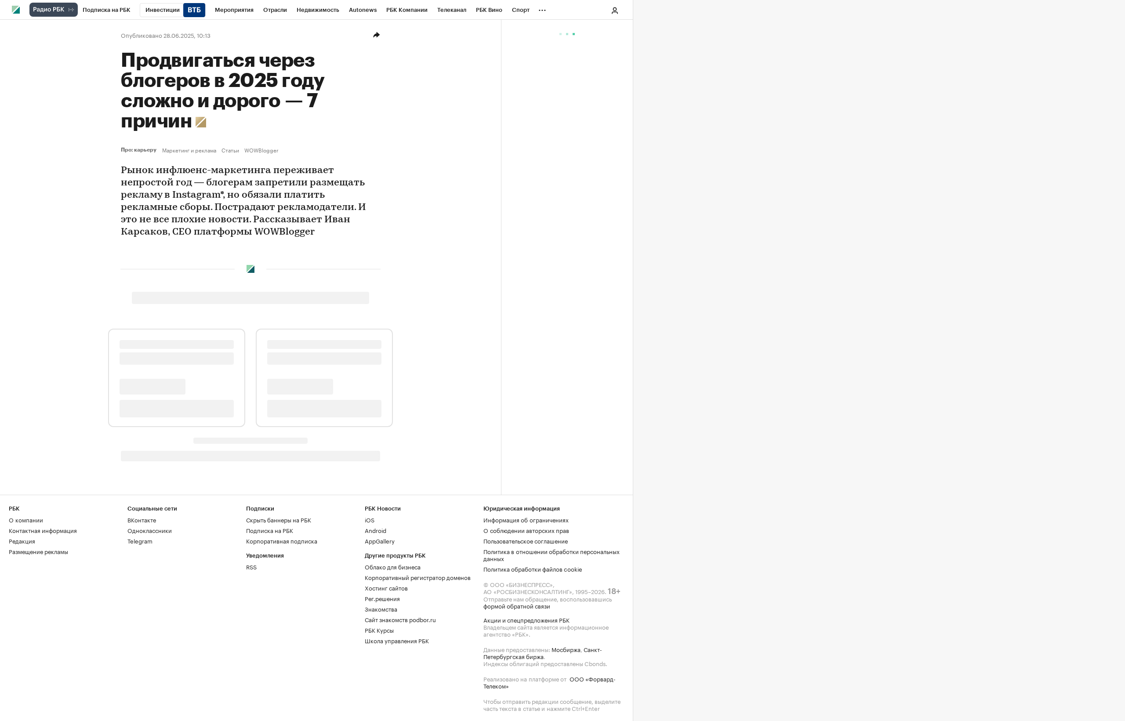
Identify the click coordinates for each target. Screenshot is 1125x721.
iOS (369, 519)
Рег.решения (382, 598)
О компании (26, 519)
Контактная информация (43, 529)
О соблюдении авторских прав (526, 529)
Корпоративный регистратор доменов (418, 576)
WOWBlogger (261, 149)
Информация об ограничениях (526, 519)
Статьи (230, 149)
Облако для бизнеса (393, 566)
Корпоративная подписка (281, 540)
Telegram (139, 540)
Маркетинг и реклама (189, 149)
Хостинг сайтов (386, 587)
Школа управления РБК (397, 640)
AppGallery (380, 540)
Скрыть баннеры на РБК (278, 519)
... (542, 8)
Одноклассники (149, 529)
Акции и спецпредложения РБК (526, 619)
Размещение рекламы (38, 551)
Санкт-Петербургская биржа (542, 652)
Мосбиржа (566, 649)
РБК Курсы (379, 629)
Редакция (22, 540)
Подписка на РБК (269, 529)
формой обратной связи (516, 605)
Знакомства (381, 608)
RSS (251, 566)
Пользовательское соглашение (525, 540)
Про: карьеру (140, 149)
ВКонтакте (141, 519)
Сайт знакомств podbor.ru (400, 619)
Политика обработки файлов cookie (532, 568)
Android (375, 529)
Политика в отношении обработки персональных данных (551, 554)
